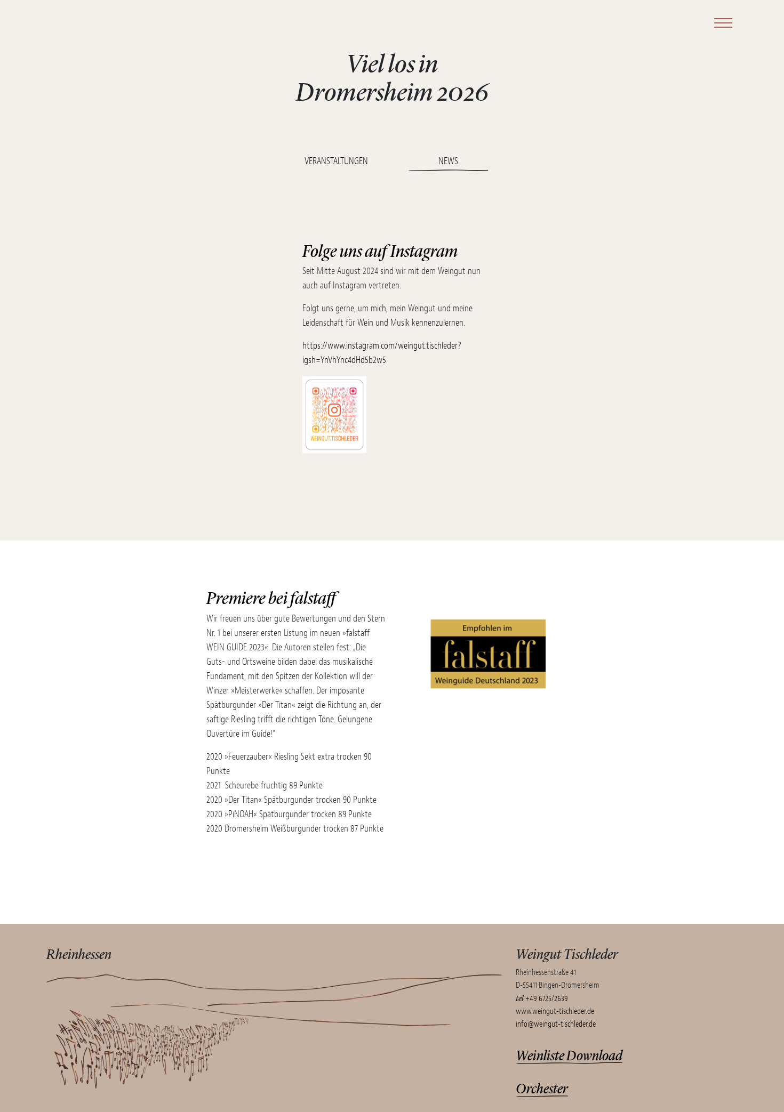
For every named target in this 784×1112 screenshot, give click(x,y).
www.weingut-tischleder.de (555, 1011)
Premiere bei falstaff (271, 597)
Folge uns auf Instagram (380, 250)
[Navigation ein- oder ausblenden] (722, 23)
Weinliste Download (569, 1054)
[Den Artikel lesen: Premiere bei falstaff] (488, 724)
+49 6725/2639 (546, 998)
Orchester (542, 1087)
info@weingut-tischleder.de (556, 1024)
